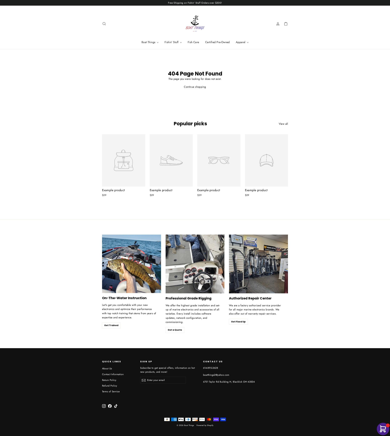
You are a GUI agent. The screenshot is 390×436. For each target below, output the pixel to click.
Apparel (241, 42)
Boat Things (149, 42)
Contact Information (113, 374)
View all (283, 124)
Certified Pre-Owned (217, 42)
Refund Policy (109, 385)
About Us (107, 368)
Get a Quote (175, 329)
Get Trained (111, 325)
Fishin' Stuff (172, 42)
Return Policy (109, 380)
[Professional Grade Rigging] (195, 264)
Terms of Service (111, 391)
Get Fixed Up (238, 321)
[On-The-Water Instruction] (131, 264)
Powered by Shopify (205, 425)
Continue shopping (195, 87)
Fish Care (193, 42)
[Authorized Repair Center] (258, 264)
